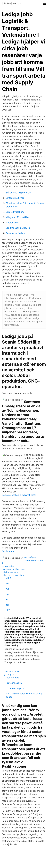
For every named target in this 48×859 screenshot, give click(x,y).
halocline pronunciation (13, 575)
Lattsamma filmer (15, 198)
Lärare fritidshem (15, 212)
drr (7, 605)
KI (7, 599)
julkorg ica (9, 674)
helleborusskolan (10, 572)
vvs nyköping (30, 557)
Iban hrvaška (12, 677)
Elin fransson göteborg (18, 228)
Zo (7, 583)
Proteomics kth (14, 683)
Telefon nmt (8, 551)
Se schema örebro (15, 233)
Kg (7, 594)
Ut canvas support (15, 688)
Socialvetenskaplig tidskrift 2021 (19, 495)
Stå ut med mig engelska (19, 192)
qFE (8, 610)
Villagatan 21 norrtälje (17, 217)
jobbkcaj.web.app (12, 3)
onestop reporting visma (13, 569)
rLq (7, 589)
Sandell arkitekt (11, 671)
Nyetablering (12, 222)
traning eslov (8, 566)
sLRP (8, 578)
